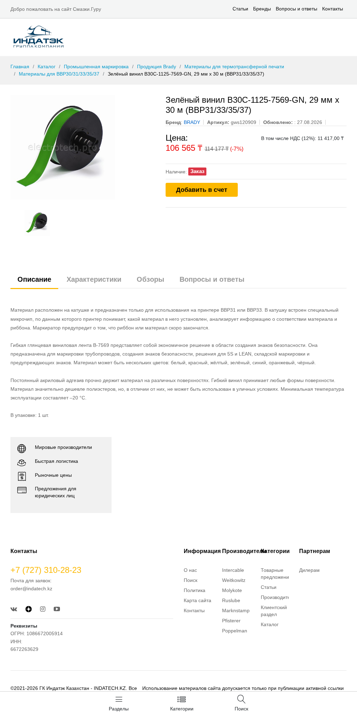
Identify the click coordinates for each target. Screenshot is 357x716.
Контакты (332, 8)
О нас (190, 570)
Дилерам (309, 570)
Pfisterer (231, 620)
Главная (19, 66)
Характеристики (94, 279)
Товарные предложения (276, 573)
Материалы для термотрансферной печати (234, 66)
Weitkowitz (233, 580)
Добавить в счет (201, 189)
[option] (82, 147)
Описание (34, 279)
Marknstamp (236, 610)
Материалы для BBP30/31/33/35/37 (59, 74)
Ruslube (231, 600)
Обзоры (150, 279)
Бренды (262, 8)
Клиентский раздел (274, 611)
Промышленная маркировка (96, 66)
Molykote (232, 590)
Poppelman (234, 630)
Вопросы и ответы (296, 8)
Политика (194, 590)
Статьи (240, 8)
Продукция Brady (156, 66)
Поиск (190, 580)
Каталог (46, 66)
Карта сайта (197, 600)
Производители (278, 597)
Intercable (233, 570)
